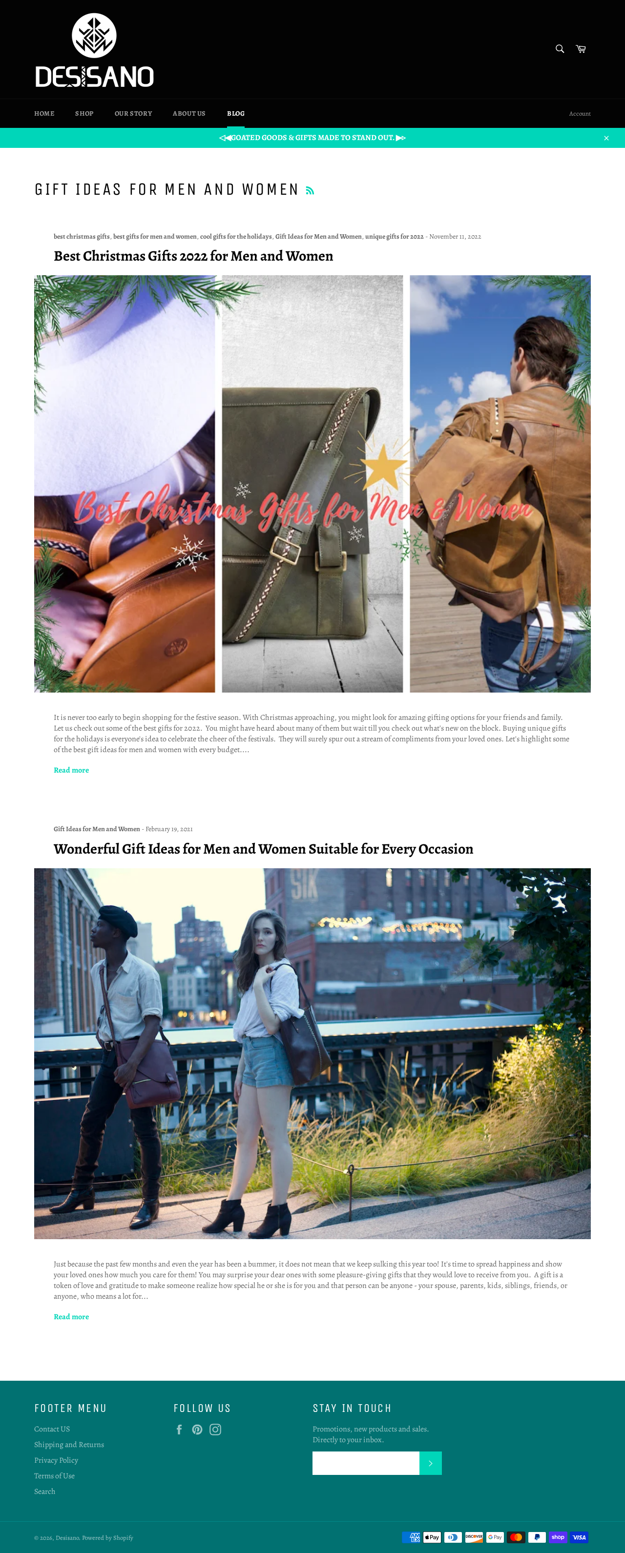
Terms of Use (54, 1476)
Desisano (67, 1537)
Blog (236, 113)
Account (580, 113)
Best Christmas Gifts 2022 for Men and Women (193, 256)
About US (189, 113)
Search (45, 1491)
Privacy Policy (56, 1460)
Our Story (133, 113)
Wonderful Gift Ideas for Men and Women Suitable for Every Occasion (264, 848)
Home (44, 113)
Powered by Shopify (107, 1537)
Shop (84, 113)
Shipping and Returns (69, 1444)
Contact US (52, 1429)
